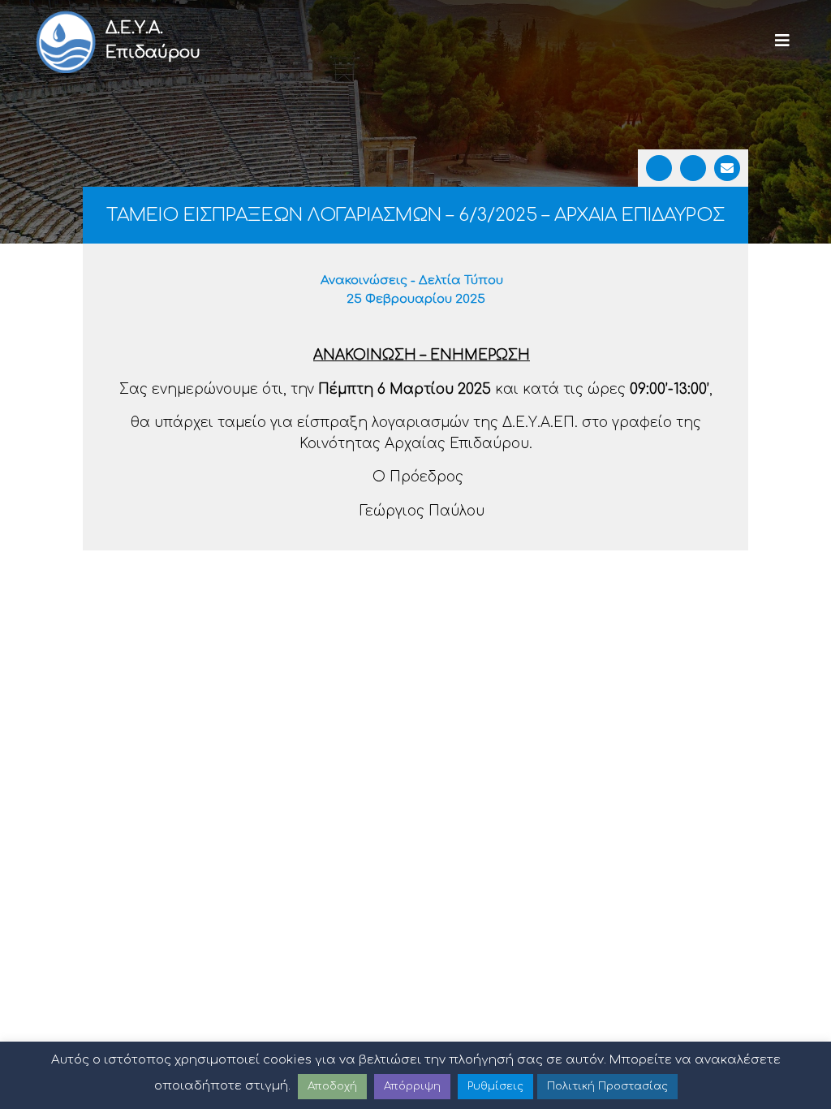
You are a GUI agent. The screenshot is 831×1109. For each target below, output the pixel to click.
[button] (782, 40)
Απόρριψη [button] (412, 1086)
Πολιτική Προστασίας (607, 1086)
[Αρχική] (64, 40)
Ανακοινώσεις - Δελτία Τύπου (412, 280)
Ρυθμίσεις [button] (495, 1086)
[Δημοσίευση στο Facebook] (659, 168)
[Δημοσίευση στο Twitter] (693, 168)
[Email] (727, 168)
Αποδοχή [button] (332, 1086)
